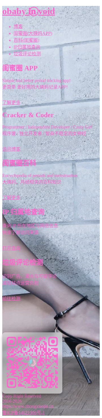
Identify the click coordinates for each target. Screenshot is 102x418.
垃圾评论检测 (27, 53)
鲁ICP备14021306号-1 (23, 412)
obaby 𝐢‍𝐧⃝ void (28, 11)
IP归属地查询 (27, 47)
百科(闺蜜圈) (26, 40)
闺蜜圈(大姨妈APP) (33, 33)
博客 (18, 26)
